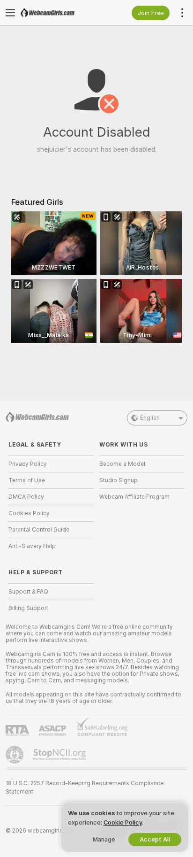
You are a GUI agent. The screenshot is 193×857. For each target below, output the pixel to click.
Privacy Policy (27, 464)
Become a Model (122, 464)
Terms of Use (26, 480)
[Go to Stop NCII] (60, 754)
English (150, 418)
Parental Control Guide (38, 529)
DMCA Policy (26, 497)
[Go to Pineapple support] (15, 755)
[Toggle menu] (10, 12)
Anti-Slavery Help (32, 546)
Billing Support (28, 608)
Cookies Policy (29, 513)
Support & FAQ (28, 591)
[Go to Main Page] (58, 13)
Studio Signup (118, 480)
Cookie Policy (123, 822)
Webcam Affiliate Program (134, 497)
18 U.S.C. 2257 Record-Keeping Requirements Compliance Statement (84, 787)
